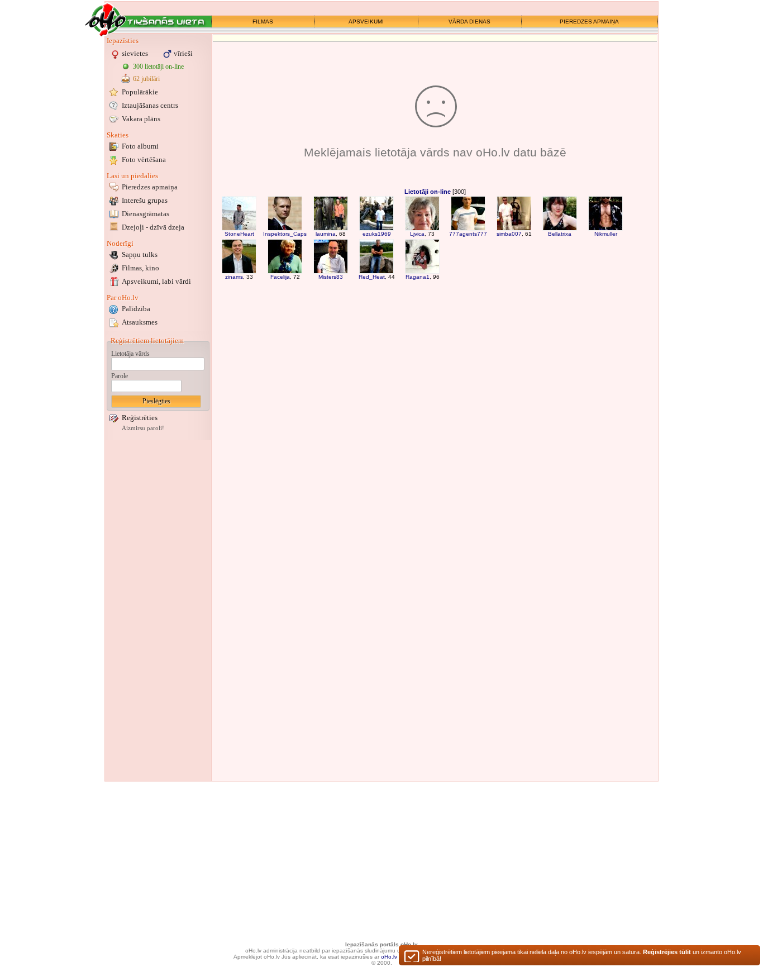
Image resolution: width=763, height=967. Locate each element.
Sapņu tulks (140, 254)
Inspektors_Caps (285, 234)
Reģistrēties (140, 417)
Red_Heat (372, 277)
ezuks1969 (377, 234)
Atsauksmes (140, 322)
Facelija (280, 277)
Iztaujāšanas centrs (150, 105)
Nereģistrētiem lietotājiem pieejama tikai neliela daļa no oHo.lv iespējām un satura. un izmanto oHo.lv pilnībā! (581, 955)
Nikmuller (605, 234)
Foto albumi (140, 146)
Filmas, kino (140, 268)
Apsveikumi (156, 281)
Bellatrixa (559, 234)
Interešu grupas (145, 200)
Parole (119, 376)
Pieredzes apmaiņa (150, 187)
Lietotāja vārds (130, 354)
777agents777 (468, 234)
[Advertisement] (158, 610)
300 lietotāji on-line (158, 66)
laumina (326, 234)
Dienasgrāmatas (145, 213)
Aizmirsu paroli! (143, 428)
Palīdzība (136, 308)
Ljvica (417, 234)
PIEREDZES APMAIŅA (589, 21)
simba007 (509, 234)
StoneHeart (239, 234)
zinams (234, 277)
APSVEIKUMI (366, 21)
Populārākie (140, 92)
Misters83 (330, 277)
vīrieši (183, 53)
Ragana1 (418, 277)
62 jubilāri (146, 79)
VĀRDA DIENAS (469, 21)
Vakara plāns (141, 119)
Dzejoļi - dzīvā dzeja (153, 227)
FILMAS (262, 21)
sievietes (135, 53)
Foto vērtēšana (144, 159)
